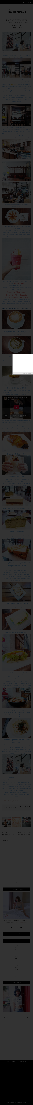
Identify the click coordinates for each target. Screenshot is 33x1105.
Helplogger (30, 373)
